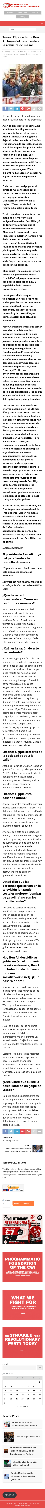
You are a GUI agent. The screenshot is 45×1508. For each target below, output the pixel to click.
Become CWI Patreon (23, 1203)
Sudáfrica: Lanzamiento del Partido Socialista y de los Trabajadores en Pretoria (23, 1451)
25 (11, 1399)
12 (17, 1390)
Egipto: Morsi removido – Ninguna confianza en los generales (23, 1476)
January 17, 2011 (10, 51)
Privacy (22, 16)
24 (5, 1399)
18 (11, 1394)
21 (28, 1394)
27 (23, 1399)
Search (5, 1364)
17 (5, 1394)
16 (40, 1390)
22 (34, 1394)
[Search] (39, 1368)
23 (40, 1394)
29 (34, 1399)
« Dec (19, 1406)
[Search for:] (22, 29)
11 (11, 1390)
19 (17, 1394)
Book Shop (22, 12)
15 (34, 1390)
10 (5, 1390)
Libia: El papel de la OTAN (28, 1437)
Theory (10, 12)
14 (28, 1390)
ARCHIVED (9, 1495)
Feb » (25, 1406)
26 (17, 1399)
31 (5, 1403)
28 (28, 1399)
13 (23, 1390)
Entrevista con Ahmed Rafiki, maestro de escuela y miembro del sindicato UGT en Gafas (21, 54)
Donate (35, 12)
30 (40, 1399)
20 (23, 1394)
